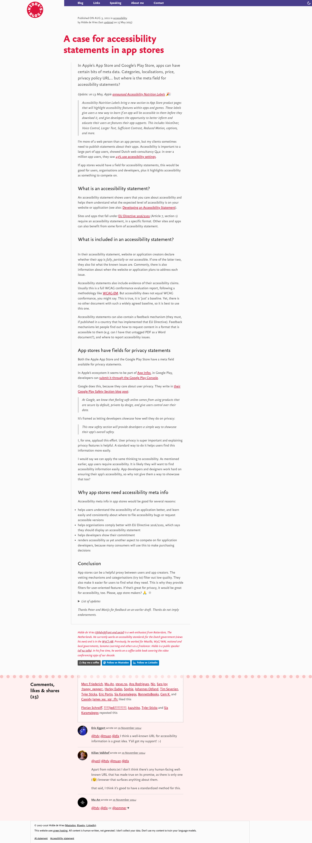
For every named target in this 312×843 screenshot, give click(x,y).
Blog (80, 3)
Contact (159, 3)
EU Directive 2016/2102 (134, 216)
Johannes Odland (146, 689)
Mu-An (109, 684)
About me (137, 3)
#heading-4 (175, 493)
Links (96, 3)
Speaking (115, 3)
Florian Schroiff (91, 708)
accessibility (120, 18)
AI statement (41, 838)
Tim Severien (169, 689)
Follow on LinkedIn (147, 662)
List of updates (90, 601)
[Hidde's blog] (45, 3)
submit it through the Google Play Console (128, 378)
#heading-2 (84, 246)
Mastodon (70, 825)
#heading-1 (156, 189)
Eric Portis (106, 694)
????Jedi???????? (115, 708)
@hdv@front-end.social (110, 632)
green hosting (60, 830)
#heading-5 (107, 564)
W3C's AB (107, 641)
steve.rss (121, 684)
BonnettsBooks (148, 694)
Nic (153, 684)
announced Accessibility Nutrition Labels (138, 94)
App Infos (144, 373)
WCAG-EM (110, 293)
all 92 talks (84, 650)
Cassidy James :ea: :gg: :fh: (99, 699)
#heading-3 (177, 351)
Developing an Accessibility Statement (149, 207)
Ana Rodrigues (139, 684)
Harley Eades (113, 689)
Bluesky (81, 825)
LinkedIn (90, 825)
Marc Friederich (92, 684)
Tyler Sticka (89, 694)
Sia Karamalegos (125, 694)
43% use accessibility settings (136, 157)
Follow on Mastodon (117, 662)
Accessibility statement (62, 838)
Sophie (128, 689)
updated (108, 22)
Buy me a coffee (90, 662)
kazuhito (134, 708)
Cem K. (165, 694)
